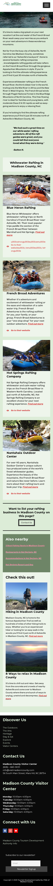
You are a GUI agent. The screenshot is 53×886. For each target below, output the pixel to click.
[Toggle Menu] (46, 5)
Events (6, 743)
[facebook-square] (5, 831)
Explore (7, 740)
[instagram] (10, 831)
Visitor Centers (10, 746)
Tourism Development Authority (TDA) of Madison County (33, 881)
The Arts (7, 731)
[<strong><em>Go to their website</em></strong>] (18, 330)
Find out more (35, 324)
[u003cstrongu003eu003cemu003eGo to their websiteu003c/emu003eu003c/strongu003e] (26, 246)
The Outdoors (10, 727)
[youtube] (16, 831)
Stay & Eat (8, 737)
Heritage (7, 733)
